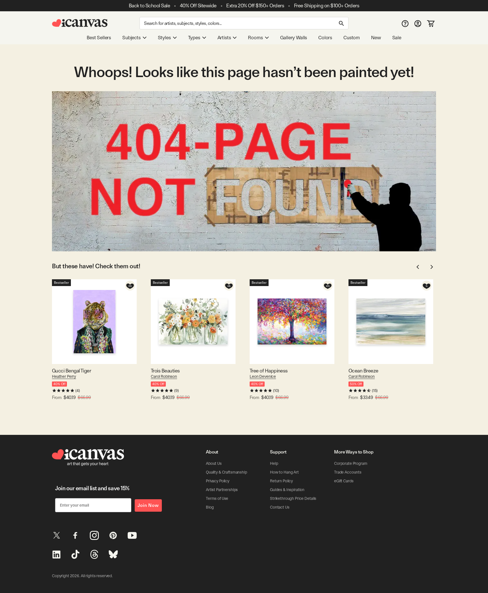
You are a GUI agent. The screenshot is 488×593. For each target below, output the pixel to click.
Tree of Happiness (269, 371)
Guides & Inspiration (287, 489)
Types (194, 37)
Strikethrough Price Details (293, 498)
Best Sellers (99, 37)
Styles (164, 37)
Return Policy (281, 481)
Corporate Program (350, 463)
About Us (214, 463)
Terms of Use (217, 498)
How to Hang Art (284, 472)
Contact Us (279, 507)
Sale (396, 37)
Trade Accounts (347, 472)
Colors (325, 37)
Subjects (131, 37)
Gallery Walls (293, 37)
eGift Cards (343, 481)
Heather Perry (64, 376)
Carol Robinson (164, 376)
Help (274, 463)
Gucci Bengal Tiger (71, 371)
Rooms (255, 37)
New (376, 37)
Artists (224, 37)
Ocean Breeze (363, 371)
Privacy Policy (217, 481)
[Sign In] (418, 23)
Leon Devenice (263, 376)
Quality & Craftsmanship (226, 472)
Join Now (148, 505)
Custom (351, 37)
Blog (209, 507)
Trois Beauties (165, 371)
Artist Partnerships (222, 489)
